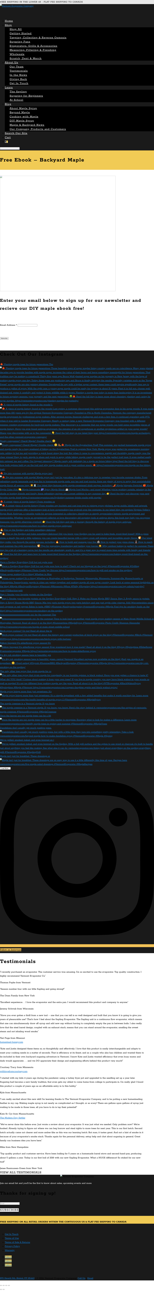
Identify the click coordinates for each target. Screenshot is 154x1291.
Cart (8, 137)
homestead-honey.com (11, 1042)
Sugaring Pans (20, 41)
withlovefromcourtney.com (13, 1071)
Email (90, 1278)
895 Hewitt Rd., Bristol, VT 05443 (17, 1278)
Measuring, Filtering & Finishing (33, 50)
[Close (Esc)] (1, 1285)
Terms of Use (12, 1238)
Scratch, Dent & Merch (26, 58)
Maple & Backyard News (27, 125)
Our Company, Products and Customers (38, 129)
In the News (18, 75)
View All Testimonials (21, 1172)
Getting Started (21, 33)
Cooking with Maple (24, 116)
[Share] (4, 1285)
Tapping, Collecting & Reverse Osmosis (38, 37)
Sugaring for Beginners (26, 96)
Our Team (17, 66)
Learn (9, 87)
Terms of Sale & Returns (17, 1242)
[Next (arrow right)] (4, 1289)
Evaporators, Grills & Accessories (33, 46)
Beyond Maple (20, 112)
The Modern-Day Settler (12, 1117)
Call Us (81, 1278)
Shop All (16, 29)
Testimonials (19, 71)
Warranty (10, 1250)
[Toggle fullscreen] (6, 1285)
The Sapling (18, 91)
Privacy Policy (12, 1246)
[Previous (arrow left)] (1, 1289)
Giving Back (18, 79)
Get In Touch (19, 83)
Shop (8, 25)
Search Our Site (16, 133)
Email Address (8, 325)
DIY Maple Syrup (22, 120)
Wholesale (17, 54)
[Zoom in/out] (9, 1285)
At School (16, 100)
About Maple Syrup (23, 108)
